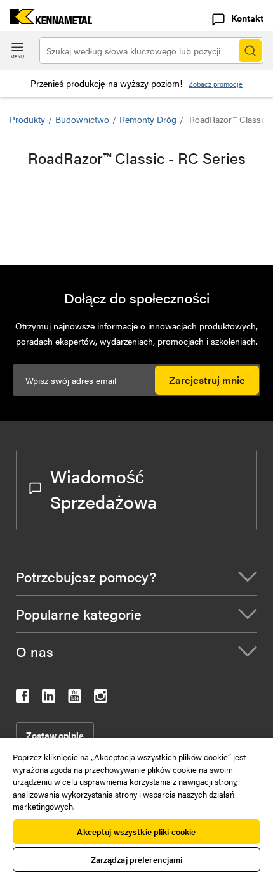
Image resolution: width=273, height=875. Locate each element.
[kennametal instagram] (100, 698)
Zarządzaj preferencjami (137, 859)
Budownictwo (82, 119)
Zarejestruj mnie (207, 380)
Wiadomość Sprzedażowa (103, 488)
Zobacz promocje (216, 84)
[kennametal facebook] (22, 698)
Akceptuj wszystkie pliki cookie (136, 832)
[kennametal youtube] (74, 698)
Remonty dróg (147, 119)
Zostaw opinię (55, 735)
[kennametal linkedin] (48, 698)
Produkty (27, 119)
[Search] (250, 50)
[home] (46, 20)
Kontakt (247, 17)
